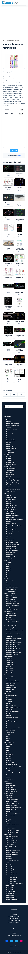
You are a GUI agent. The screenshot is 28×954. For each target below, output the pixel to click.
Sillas (7, 736)
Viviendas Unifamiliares (12, 832)
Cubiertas (8, 521)
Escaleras (8, 458)
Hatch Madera (9, 865)
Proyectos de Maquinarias (12, 605)
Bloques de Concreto (11, 513)
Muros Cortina (9, 438)
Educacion (9, 703)
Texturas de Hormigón (11, 877)
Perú (7, 577)
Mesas (8, 726)
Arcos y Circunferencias (12, 542)
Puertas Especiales (11, 448)
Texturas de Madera (11, 881)
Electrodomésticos (11, 705)
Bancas (8, 679)
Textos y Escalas (10, 558)
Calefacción (9, 472)
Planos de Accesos (11, 464)
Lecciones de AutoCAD (12, 550)
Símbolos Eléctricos (11, 589)
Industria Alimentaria (11, 597)
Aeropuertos (9, 795)
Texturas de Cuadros (11, 873)
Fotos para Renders (11, 785)
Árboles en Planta (10, 891)
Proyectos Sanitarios (11, 764)
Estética (8, 713)
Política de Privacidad (13, 922)
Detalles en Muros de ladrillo (13, 526)
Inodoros (8, 758)
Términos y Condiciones (14, 920)
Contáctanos (14, 933)
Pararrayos (9, 585)
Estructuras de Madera (12, 852)
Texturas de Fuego (11, 875)
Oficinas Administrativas (12, 824)
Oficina (8, 734)
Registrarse (14, 914)
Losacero (8, 856)
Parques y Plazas (10, 689)
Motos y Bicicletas (11, 673)
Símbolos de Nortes (11, 842)
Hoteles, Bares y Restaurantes (14, 822)
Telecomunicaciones (11, 624)
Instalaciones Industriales (12, 603)
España (8, 573)
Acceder (19, 155)
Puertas (8, 444)
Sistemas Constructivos (10, 846)
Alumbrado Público (11, 613)
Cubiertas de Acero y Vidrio (13, 850)
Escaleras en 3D (10, 462)
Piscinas (8, 691)
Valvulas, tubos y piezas (12, 609)
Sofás (7, 740)
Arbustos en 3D (10, 893)
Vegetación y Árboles (9, 885)
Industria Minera (10, 599)
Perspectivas (9, 554)
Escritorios (9, 709)
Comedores (9, 811)
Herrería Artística (10, 434)
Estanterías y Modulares (12, 711)
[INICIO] (3, 40)
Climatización (7, 466)
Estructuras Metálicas (11, 530)
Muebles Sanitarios (9, 742)
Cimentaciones (10, 517)
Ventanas (8, 450)
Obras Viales (7, 771)
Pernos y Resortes (10, 552)
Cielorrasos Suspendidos (12, 515)
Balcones (8, 421)
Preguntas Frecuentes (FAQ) (14, 935)
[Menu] (25, 2)
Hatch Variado (10, 867)
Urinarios (8, 769)
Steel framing (9, 858)
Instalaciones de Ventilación (13, 652)
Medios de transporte (9, 656)
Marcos (8, 436)
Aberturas (6, 419)
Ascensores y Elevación (12, 628)
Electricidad (7, 579)
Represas (8, 777)
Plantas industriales (11, 826)
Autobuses (9, 660)
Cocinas (8, 697)
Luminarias (9, 583)
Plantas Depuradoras (13, 622)
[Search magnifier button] (22, 406)
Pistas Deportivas (10, 507)
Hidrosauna (9, 756)
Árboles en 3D (9, 887)
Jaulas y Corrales (10, 487)
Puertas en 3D (9, 446)
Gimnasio (8, 503)
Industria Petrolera (11, 601)
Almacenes (9, 797)
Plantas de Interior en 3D (12, 899)
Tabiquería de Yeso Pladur (12, 861)
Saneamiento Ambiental (12, 620)
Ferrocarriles (9, 669)
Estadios (8, 501)
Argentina (8, 562)
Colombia (8, 568)
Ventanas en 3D (10, 452)
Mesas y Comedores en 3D (13, 728)
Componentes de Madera (12, 423)
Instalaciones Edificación (10, 626)
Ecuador (8, 570)
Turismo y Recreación (11, 828)
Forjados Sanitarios (11, 534)
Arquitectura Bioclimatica (12, 799)
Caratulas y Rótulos (11, 546)
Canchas (8, 495)
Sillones (8, 738)
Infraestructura (8, 611)
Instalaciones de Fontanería (13, 644)
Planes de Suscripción (14, 916)
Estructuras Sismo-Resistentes (14, 532)
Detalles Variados (10, 528)
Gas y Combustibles (11, 615)
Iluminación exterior (11, 683)
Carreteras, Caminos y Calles (13, 773)
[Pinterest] (21, 395)
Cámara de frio (10, 474)
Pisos (7, 538)
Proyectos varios (8, 793)
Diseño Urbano (8, 560)
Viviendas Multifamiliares (12, 830)
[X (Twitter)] (14, 395)
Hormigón (8, 536)
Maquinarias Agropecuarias (13, 489)
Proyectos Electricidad (12, 587)
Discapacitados (10, 456)
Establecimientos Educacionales (14, 814)
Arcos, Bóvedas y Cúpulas (12, 544)
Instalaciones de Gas (11, 646)
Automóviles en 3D (11, 664)
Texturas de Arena (10, 871)
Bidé (7, 750)
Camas (10, 701)
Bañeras (8, 746)
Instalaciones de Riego (12, 485)
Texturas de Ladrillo (11, 879)
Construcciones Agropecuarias (12, 479)
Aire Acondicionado (11, 468)
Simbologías (7, 834)
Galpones (8, 818)
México (8, 575)
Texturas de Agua (10, 869)
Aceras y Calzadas (11, 677)
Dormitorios (9, 699)
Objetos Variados (10, 732)
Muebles (6, 693)
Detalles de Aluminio (11, 430)
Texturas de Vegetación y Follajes (14, 883)
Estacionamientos (10, 816)
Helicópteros (9, 671)
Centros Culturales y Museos (13, 807)
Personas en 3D (10, 787)
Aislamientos (9, 511)
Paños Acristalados (11, 440)
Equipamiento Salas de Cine (13, 707)
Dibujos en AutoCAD (9, 540)
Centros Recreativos (11, 809)
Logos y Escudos (10, 838)
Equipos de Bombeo (11, 595)
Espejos (8, 752)
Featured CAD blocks (14, 946)
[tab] (7, 73)
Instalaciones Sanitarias (12, 654)
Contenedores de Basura (12, 681)
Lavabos (8, 760)
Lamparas (8, 724)
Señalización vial (10, 779)
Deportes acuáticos (11, 499)
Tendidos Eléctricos (11, 591)
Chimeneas (9, 477)
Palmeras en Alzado (11, 897)
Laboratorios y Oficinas (12, 722)
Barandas (10, 460)
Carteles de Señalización (12, 836)
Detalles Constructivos (10, 509)
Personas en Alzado (11, 789)
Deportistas (9, 783)
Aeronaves (9, 658)
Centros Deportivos (11, 497)
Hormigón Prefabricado (12, 854)
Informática (9, 715)
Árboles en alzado (10, 889)
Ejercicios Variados (11, 548)
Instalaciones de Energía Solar (14, 642)
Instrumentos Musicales (12, 717)
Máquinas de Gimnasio (12, 505)
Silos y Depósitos (10, 491)
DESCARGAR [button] (14, 150)
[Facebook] (6, 395)
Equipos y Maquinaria (9, 593)
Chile (7, 566)
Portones (8, 442)
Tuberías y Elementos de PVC (13, 767)
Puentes (8, 775)
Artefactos (9, 744)
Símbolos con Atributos (12, 840)
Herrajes (8, 432)
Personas (6, 781)
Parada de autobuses (11, 687)
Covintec (8, 848)
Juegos (8, 720)
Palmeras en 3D (10, 895)
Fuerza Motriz (9, 581)
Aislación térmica (10, 470)
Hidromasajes (9, 754)
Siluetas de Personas (11, 791)
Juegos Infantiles (10, 685)
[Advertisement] (14, 22)
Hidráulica (9, 617)
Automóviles (9, 662)
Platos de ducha (10, 762)
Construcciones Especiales (13, 481)
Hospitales (9, 820)
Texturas (6, 863)
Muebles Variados (10, 730)
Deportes (6, 493)
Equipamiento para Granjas (13, 483)
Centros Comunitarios (11, 805)
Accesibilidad (7, 454)
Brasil (7, 564)
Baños (7, 748)
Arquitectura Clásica (11, 695)
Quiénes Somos (14, 918)
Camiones (8, 666)
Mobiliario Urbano (8, 675)
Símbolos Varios (10, 844)
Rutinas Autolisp (10, 556)
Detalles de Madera (11, 523)
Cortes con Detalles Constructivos (14, 519)
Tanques (8, 607)
